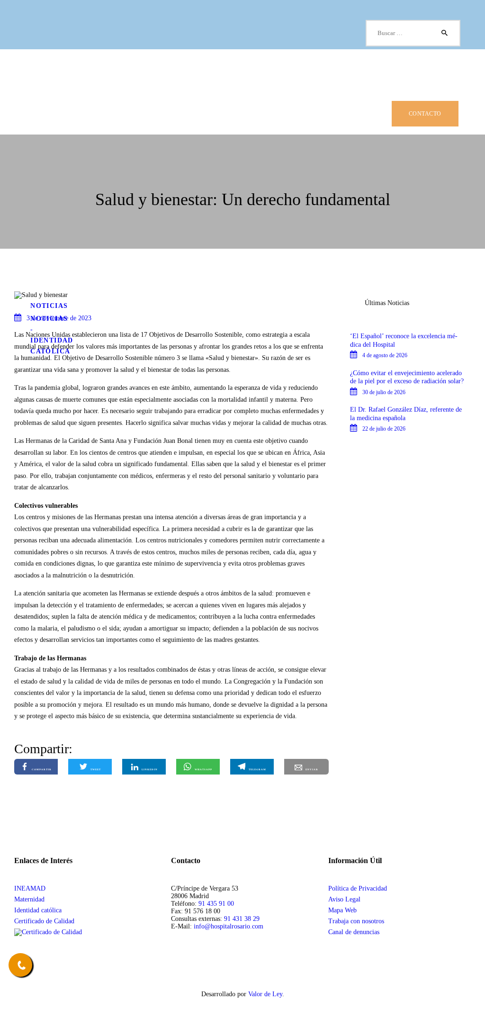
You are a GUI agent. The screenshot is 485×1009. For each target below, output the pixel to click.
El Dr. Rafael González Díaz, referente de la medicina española (406, 414)
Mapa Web (342, 910)
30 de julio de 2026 (383, 392)
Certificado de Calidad (44, 921)
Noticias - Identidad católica (51, 335)
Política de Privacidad (357, 888)
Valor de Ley (265, 994)
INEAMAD (29, 888)
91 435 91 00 (216, 903)
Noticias (49, 305)
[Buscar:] (413, 32)
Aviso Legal (344, 899)
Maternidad (29, 899)
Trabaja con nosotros (356, 921)
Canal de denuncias (353, 932)
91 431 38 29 (242, 918)
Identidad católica (38, 910)
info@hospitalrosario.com (228, 926)
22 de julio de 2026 (383, 428)
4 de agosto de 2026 (384, 355)
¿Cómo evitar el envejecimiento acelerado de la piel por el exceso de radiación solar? (407, 377)
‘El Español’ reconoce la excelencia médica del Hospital (404, 340)
